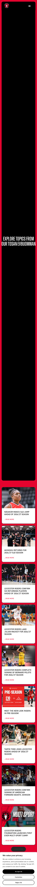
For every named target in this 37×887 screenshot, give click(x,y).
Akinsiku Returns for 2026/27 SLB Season (15, 551)
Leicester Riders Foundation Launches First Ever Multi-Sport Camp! (18, 833)
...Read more (9, 519)
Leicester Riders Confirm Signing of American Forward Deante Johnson (17, 792)
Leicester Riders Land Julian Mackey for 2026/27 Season (17, 631)
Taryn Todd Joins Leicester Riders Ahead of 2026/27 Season (18, 751)
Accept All (18, 871)
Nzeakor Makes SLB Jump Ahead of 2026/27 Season (16, 513)
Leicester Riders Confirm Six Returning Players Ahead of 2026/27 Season (17, 591)
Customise (18, 877)
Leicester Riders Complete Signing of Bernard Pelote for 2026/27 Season (17, 672)
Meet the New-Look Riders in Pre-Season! (17, 711)
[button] (29, 6)
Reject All (18, 882)
